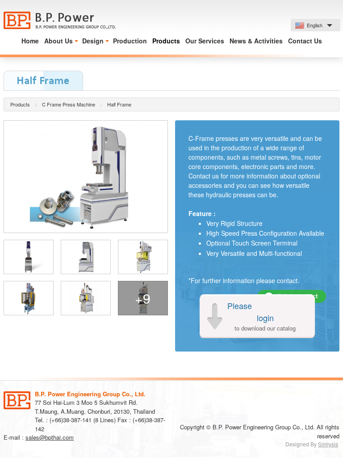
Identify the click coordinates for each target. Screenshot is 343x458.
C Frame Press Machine (68, 104)
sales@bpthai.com (49, 437)
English (313, 25)
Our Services (204, 40)
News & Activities (256, 40)
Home (30, 40)
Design (93, 40)
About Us (58, 40)
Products (166, 40)
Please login (261, 316)
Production (130, 40)
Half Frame (119, 104)
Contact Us (305, 40)
